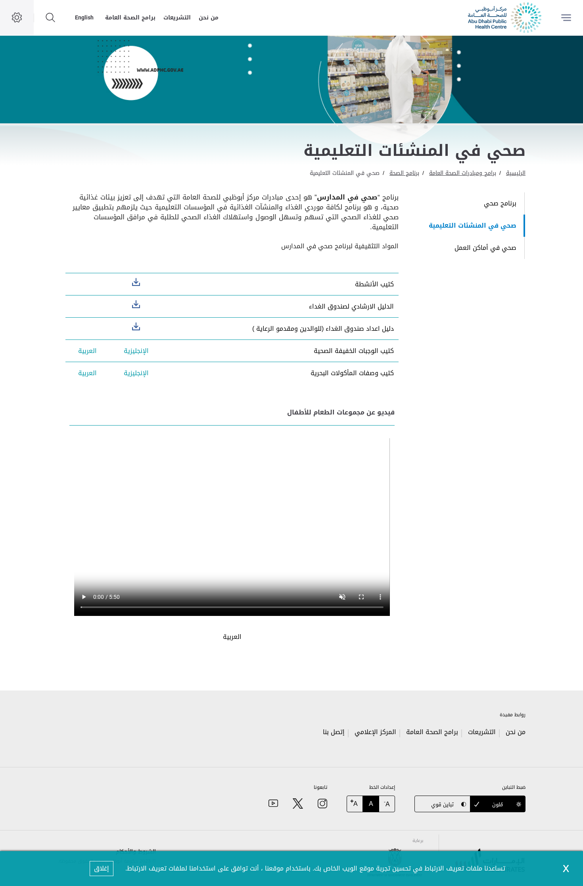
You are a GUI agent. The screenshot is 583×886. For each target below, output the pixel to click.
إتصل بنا (334, 732)
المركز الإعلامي (375, 732)
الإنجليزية (136, 282)
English (84, 17)
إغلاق (101, 868)
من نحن (209, 17)
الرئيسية (515, 173)
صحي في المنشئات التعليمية (345, 173)
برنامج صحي (500, 203)
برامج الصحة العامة (130, 17)
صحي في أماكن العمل (485, 248)
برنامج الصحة (404, 173)
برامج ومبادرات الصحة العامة (462, 173)
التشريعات (177, 17)
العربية (87, 351)
